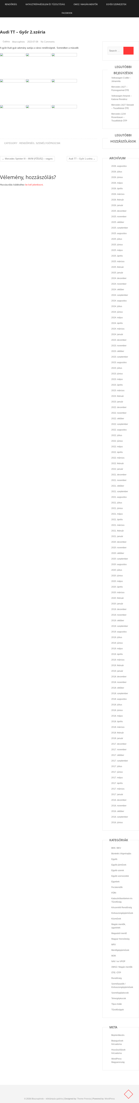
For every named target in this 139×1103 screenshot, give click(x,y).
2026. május (117, 183)
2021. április (117, 519)
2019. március (117, 660)
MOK (113, 956)
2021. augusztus (119, 497)
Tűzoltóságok (117, 1009)
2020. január (117, 604)
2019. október (117, 620)
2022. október (117, 418)
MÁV (113, 944)
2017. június (117, 772)
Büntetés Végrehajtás (121, 853)
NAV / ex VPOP (118, 961)
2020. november (118, 547)
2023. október (117, 351)
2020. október (117, 553)
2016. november (118, 805)
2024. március (117, 329)
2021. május (117, 514)
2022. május (117, 446)
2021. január (117, 536)
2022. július (116, 435)
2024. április (117, 323)
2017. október (117, 755)
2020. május (117, 581)
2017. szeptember (119, 761)
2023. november (118, 345)
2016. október (117, 811)
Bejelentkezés (117, 1035)
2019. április (117, 654)
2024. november (118, 284)
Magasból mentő (119, 933)
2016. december (118, 800)
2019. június (117, 643)
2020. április (117, 587)
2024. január (117, 334)
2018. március (117, 727)
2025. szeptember (119, 228)
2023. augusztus (119, 362)
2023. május (117, 379)
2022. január (117, 469)
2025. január (117, 272)
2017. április (117, 783)
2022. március (117, 458)
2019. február (117, 665)
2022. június (117, 441)
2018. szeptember (119, 693)
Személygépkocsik (48, 143)
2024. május (117, 317)
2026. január (117, 205)
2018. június (117, 710)
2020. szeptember (119, 559)
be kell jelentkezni (34, 184)
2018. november (118, 682)
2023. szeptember (119, 357)
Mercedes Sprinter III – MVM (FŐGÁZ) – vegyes (27, 158)
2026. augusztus (119, 166)
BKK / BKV (116, 848)
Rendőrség (11, 4)
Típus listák (116, 1004)
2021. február (117, 531)
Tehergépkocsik (118, 998)
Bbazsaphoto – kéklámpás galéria (47, 1099)
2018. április (117, 721)
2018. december (118, 676)
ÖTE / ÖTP (116, 972)
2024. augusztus (119, 301)
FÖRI (113, 893)
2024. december (118, 278)
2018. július (116, 704)
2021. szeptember (119, 491)
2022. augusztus (119, 430)
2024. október (117, 289)
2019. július (116, 637)
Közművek (116, 919)
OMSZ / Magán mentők (86, 4)
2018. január (117, 738)
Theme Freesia (84, 1099)
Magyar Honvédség (120, 939)
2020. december (118, 542)
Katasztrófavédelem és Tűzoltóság (45, 4)
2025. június (117, 244)
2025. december (118, 211)
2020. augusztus (119, 564)
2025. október (117, 222)
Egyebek (115, 881)
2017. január (117, 794)
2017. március (117, 789)
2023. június (117, 373)
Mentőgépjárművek (120, 950)
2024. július (116, 306)
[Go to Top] (128, 1094)
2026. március (117, 194)
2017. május (117, 777)
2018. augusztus (119, 699)
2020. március (117, 592)
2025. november (118, 216)
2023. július (116, 368)
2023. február (117, 396)
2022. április (117, 452)
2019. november (118, 615)
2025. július (116, 239)
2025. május (117, 250)
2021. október (117, 486)
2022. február (117, 463)
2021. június (117, 508)
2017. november (118, 749)
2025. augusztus (119, 233)
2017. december (118, 744)
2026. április (117, 188)
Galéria (6, 41)
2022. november (118, 413)
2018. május (117, 716)
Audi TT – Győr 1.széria (82, 158)
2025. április (117, 256)
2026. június (117, 177)
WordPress (110, 1099)
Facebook (67, 13)
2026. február (117, 200)
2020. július (116, 570)
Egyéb (114, 859)
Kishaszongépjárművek (122, 913)
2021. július (116, 503)
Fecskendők (117, 887)
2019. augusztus (119, 632)
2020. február (117, 598)
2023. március (117, 390)
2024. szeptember (119, 295)
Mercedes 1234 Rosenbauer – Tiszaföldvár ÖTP (119, 117)
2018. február (117, 733)
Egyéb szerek (117, 870)
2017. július (116, 766)
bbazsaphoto (18, 41)
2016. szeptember (119, 817)
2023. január (117, 402)
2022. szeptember (119, 424)
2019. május (117, 648)
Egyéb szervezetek (116, 4)
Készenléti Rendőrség (121, 907)
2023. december (118, 340)
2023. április (117, 385)
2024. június (117, 312)
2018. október (117, 688)
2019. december (118, 609)
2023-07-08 (32, 41)
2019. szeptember (119, 626)
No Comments (48, 41)
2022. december (118, 407)
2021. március (117, 525)
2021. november (118, 480)
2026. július (116, 172)
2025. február (117, 267)
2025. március (117, 261)
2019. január (117, 671)
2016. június (117, 822)
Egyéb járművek (118, 865)
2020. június (117, 575)
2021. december (118, 474)
